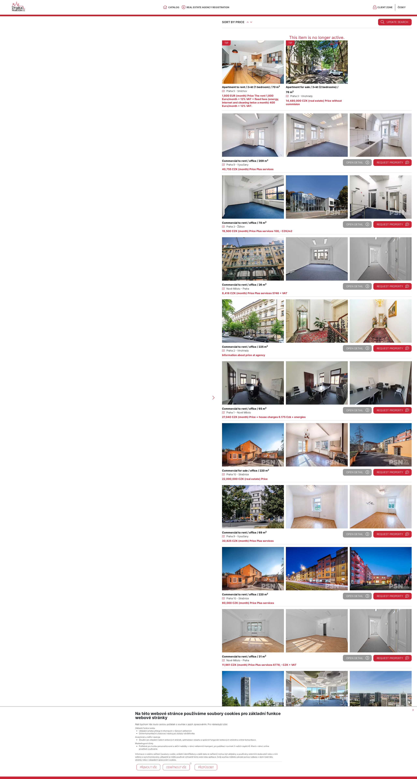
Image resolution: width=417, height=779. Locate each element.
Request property (390, 162)
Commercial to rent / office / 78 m (244, 222)
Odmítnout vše (176, 767)
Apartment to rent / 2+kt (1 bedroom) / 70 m (251, 87)
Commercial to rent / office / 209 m (245, 160)
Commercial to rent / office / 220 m (245, 594)
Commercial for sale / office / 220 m (245, 470)
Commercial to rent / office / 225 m (245, 346)
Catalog (173, 7)
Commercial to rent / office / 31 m (244, 656)
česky (402, 7)
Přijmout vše (148, 767)
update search (397, 22)
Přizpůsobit (206, 767)
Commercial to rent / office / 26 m (244, 284)
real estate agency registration (208, 7)
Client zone (385, 7)
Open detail (354, 162)
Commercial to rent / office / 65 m (244, 408)
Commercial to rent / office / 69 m (244, 532)
